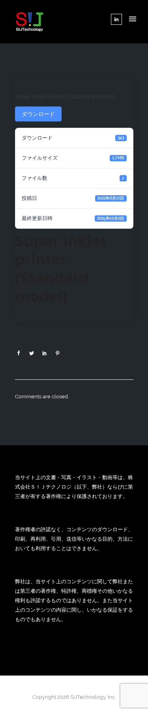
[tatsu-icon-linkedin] (116, 19)
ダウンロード (38, 114)
